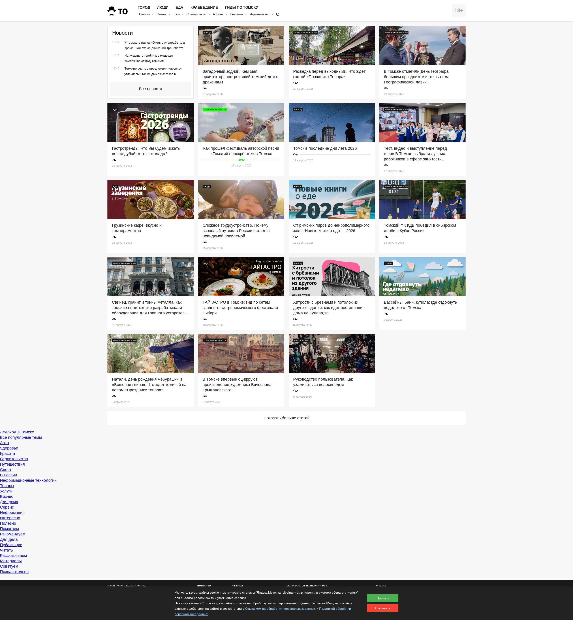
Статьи (161, 14)
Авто (4, 443)
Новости (144, 14)
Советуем (9, 566)
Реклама (236, 14)
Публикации (11, 545)
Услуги (6, 491)
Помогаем (9, 528)
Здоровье (9, 448)
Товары (7, 486)
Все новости (150, 89)
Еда (179, 7)
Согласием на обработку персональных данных (280, 608)
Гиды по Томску (241, 7)
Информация (12, 512)
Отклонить (382, 608)
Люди (163, 7)
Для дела (9, 539)
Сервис (7, 507)
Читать (6, 550)
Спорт (5, 469)
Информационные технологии (28, 480)
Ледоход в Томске (17, 432)
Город (144, 7)
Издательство (259, 14)
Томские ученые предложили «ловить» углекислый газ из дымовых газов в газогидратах (153, 74)
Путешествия (12, 464)
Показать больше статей (287, 418)
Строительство (14, 459)
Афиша (218, 14)
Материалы (11, 561)
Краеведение (204, 7)
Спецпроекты (196, 14)
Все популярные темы (21, 437)
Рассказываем (13, 555)
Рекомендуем (12, 534)
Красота (7, 453)
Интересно (10, 518)
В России (8, 475)
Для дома (9, 502)
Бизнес (6, 496)
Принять (383, 598)
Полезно (8, 523)
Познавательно (14, 571)
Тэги (176, 14)
